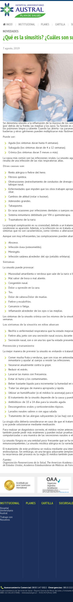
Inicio (9, 24)
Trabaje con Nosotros (6, 518)
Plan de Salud (28, 11)
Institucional (27, 24)
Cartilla (60, 24)
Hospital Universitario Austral (6, 510)
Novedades (11, 31)
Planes (45, 24)
